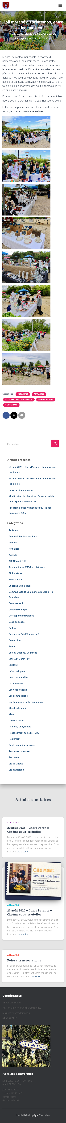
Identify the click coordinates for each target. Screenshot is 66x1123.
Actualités (23, 394)
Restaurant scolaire (19, 751)
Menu (12, 714)
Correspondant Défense (21, 615)
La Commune (16, 683)
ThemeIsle (44, 1115)
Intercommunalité (18, 677)
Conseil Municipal (18, 609)
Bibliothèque (15, 573)
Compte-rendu (16, 603)
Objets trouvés (16, 720)
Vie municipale (16, 769)
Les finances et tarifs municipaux (26, 702)
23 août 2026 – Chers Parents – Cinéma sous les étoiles (29, 830)
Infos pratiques (17, 671)
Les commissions (18, 696)
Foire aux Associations (21, 490)
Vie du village (11, 405)
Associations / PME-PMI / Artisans (27, 567)
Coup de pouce (17, 622)
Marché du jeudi (45, 399)
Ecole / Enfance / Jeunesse (23, 652)
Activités (13, 530)
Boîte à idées (15, 579)
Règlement (14, 739)
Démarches (15, 640)
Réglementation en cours (22, 745)
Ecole (12, 646)
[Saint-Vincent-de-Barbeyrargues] (7, 6)
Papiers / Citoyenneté (20, 726)
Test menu (14, 757)
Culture (12, 628)
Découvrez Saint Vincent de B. (18, 399)
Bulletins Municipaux (19, 586)
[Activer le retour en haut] (60, 1117)
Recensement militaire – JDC (24, 733)
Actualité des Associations (23, 536)
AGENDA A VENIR (17, 561)
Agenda (13, 555)
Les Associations (18, 689)
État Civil (13, 665)
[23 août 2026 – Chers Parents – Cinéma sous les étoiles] (33, 881)
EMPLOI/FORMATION (19, 659)
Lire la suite (22, 851)
